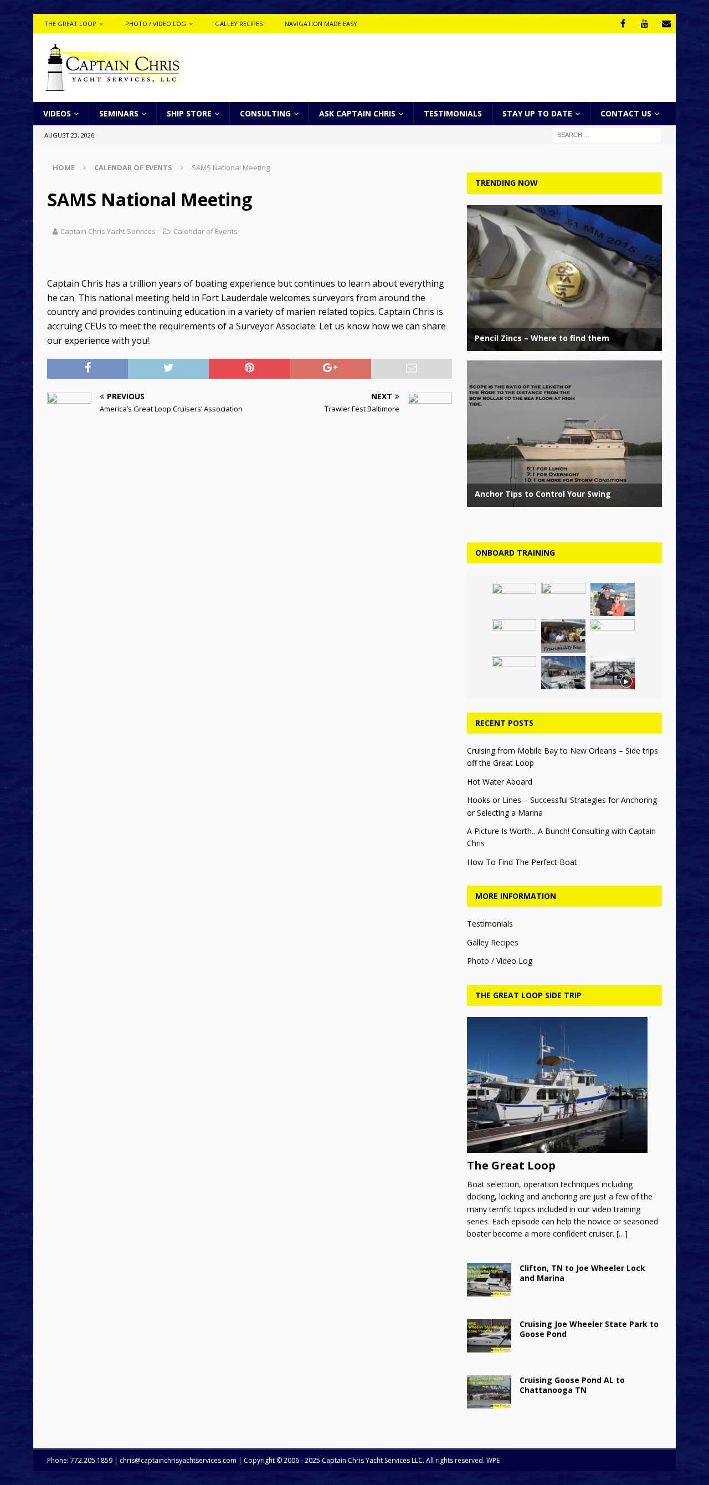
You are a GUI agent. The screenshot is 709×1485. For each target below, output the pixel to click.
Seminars (118, 113)
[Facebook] (623, 23)
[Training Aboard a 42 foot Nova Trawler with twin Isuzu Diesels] (563, 672)
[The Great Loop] (564, 1085)
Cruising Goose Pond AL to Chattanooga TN (572, 1385)
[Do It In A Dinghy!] (612, 672)
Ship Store (189, 113)
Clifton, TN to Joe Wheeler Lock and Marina (582, 1273)
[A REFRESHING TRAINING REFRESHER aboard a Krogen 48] (563, 636)
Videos (57, 113)
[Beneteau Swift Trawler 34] (514, 672)
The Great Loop (70, 23)
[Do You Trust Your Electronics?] (612, 636)
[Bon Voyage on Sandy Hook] (514, 599)
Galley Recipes (239, 23)
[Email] (666, 23)
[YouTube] (644, 23)
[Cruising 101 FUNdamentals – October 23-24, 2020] (514, 636)
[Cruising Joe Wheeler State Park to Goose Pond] (489, 1335)
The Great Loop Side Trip (528, 995)
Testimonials (453, 113)
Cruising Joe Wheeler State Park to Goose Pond (589, 1329)
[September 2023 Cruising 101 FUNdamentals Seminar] (563, 599)
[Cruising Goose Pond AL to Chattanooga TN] (489, 1391)
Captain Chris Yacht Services (108, 231)
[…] (622, 1233)
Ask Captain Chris (357, 113)
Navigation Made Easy (321, 23)
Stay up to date (537, 113)
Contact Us (625, 113)
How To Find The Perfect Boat (522, 862)
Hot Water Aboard (499, 781)
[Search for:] (606, 134)
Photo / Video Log (155, 23)
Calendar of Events (205, 231)
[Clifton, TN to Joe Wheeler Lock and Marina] (489, 1279)
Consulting (265, 113)
